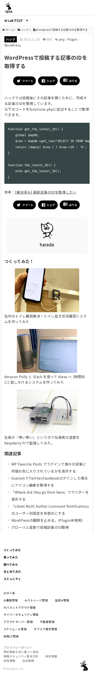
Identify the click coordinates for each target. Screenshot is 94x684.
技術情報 (51, 656)
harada (47, 244)
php (62, 39)
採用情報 (9, 661)
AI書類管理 (10, 600)
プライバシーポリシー (18, 647)
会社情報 (28, 661)
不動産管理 (47, 622)
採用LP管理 (11, 636)
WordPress (12, 45)
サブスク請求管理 (45, 629)
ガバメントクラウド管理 (19, 607)
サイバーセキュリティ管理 (20, 614)
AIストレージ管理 (36, 600)
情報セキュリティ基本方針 (20, 656)
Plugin (72, 39)
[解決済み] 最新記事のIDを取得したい (45, 192)
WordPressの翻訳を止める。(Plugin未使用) (47, 520)
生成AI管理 (62, 600)
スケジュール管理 (15, 629)
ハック (10, 39)
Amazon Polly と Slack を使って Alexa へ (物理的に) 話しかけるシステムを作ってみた (44, 379)
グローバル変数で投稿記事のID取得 (40, 527)
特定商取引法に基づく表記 (21, 652)
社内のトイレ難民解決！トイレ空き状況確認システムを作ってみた (45, 318)
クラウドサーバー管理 (18, 622)
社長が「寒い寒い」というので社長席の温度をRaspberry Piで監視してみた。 (42, 440)
